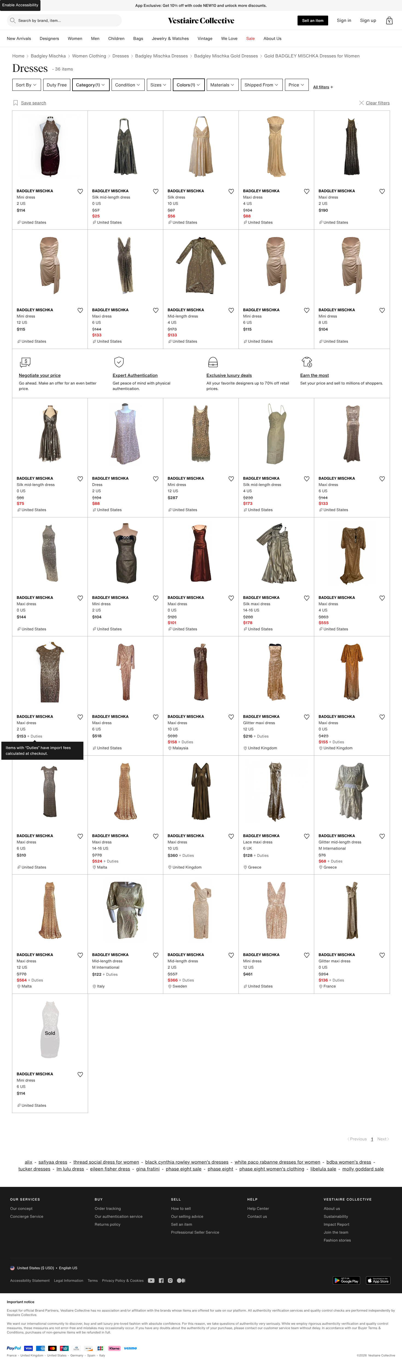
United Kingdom (32, 1355)
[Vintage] (217, 38)
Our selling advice (187, 1216)
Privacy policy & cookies (123, 1280)
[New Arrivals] (35, 38)
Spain (91, 1355)
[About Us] (286, 38)
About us (332, 1208)
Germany (76, 1355)
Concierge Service (26, 1216)
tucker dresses (34, 1169)
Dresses (120, 56)
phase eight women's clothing (271, 1169)
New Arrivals (19, 39)
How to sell (181, 1208)
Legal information (68, 1280)
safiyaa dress (53, 1162)
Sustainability (336, 1216)
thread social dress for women (106, 1162)
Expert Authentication (135, 375)
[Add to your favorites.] (80, 191)
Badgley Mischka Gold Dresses (226, 56)
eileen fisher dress (110, 1169)
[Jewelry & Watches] (193, 38)
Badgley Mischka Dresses (161, 56)
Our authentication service (118, 1216)
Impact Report (336, 1224)
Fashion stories (337, 1240)
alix (28, 1162)
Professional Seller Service (195, 1232)
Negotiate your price (40, 375)
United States (57, 1355)
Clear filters (378, 103)
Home (18, 56)
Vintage (204, 39)
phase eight (220, 1169)
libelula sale (323, 1169)
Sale (250, 39)
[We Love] (242, 38)
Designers (49, 39)
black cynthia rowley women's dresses (186, 1162)
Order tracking (108, 1208)
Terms (93, 1280)
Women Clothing (89, 56)
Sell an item (313, 20)
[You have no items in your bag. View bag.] (389, 20)
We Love (229, 39)
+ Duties (34, 736)
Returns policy (107, 1224)
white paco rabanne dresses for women (277, 1162)
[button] (389, 20)
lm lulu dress (70, 1169)
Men (95, 39)
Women (75, 39)
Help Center (258, 1208)
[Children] (129, 38)
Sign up (368, 20)
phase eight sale (184, 1169)
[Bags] (147, 38)
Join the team (336, 1232)
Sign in (344, 20)
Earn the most (314, 375)
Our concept (21, 1208)
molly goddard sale (363, 1169)
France (12, 1355)
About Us (272, 39)
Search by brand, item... (39, 20)
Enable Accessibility (20, 5)
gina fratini (148, 1169)
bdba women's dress (349, 1162)
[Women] (87, 38)
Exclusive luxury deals (229, 375)
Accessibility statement (29, 1280)
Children (116, 39)
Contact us (257, 1216)
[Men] (104, 38)
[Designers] (63, 38)
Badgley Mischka (48, 56)
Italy (102, 1355)
